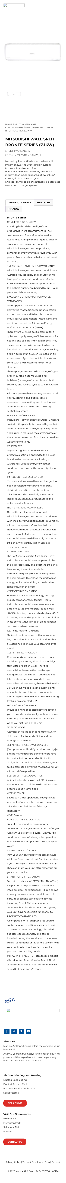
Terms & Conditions (33, 1162)
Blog (47, 1162)
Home (8, 124)
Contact (56, 1162)
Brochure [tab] (43, 202)
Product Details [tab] (20, 202)
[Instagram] (14, 1031)
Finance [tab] (13, 208)
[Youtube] (28, 1031)
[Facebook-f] (7, 1031)
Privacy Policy (13, 1162)
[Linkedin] (21, 1031)
